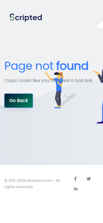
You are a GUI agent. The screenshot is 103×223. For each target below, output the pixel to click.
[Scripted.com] (25, 18)
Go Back (18, 100)
